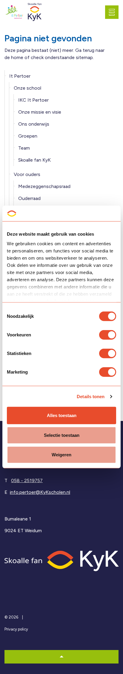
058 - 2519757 (27, 480)
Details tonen (90, 396)
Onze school (27, 88)
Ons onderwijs (33, 124)
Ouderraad (29, 198)
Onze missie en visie (39, 112)
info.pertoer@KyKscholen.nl (40, 492)
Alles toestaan (61, 415)
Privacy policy (16, 629)
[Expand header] (114, 12)
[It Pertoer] (14, 12)
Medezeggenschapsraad (44, 186)
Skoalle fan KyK (34, 160)
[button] (61, 657)
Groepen (27, 136)
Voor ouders (27, 174)
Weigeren (61, 454)
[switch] (107, 335)
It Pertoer (19, 76)
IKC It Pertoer (33, 100)
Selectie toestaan (61, 435)
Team (24, 148)
